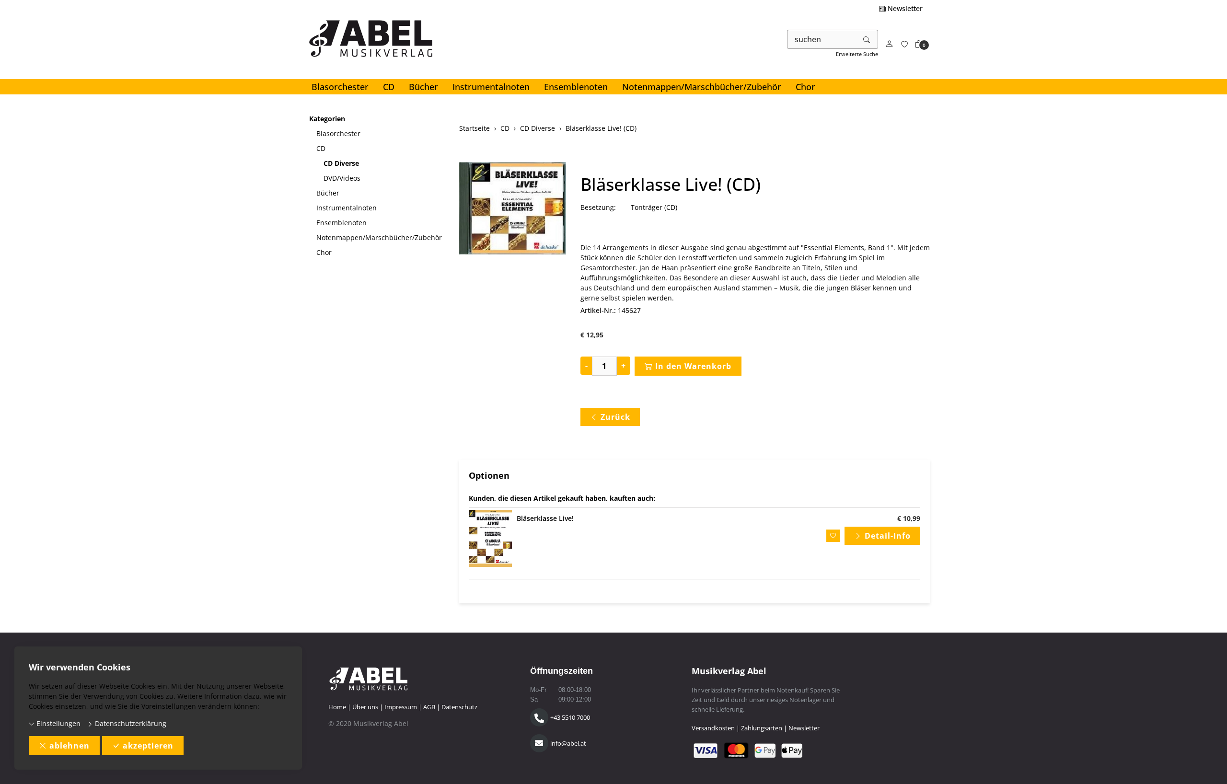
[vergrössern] (512, 209)
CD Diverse (341, 163)
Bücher (423, 86)
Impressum (400, 707)
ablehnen (69, 745)
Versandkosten (713, 728)
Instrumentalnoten (491, 86)
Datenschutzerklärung (129, 723)
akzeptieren (148, 745)
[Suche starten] (867, 39)
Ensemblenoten (576, 86)
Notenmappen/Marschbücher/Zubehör (701, 86)
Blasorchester (340, 86)
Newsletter (904, 8)
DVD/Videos (342, 178)
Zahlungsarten (761, 728)
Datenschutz (459, 707)
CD (388, 86)
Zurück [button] (615, 417)
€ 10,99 (908, 518)
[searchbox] (822, 39)
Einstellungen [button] (58, 723)
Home (337, 707)
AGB (429, 707)
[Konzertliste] (904, 44)
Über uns (365, 707)
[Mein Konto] (889, 44)
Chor (805, 86)
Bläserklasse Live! (545, 518)
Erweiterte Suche (857, 54)
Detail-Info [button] (888, 535)
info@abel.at (568, 743)
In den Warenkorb (693, 366)
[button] (919, 44)
